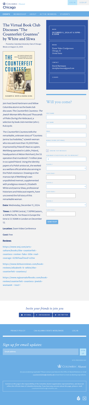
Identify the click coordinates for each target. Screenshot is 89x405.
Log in (72, 3)
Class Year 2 (50, 191)
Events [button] (6, 14)
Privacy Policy (18, 331)
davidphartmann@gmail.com (63, 68)
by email (27, 315)
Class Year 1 (50, 173)
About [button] (33, 14)
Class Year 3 (50, 210)
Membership (20, 14)
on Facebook (44, 315)
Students (65, 14)
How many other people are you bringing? (62, 155)
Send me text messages (58, 151)
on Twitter (62, 315)
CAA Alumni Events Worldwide (49, 331)
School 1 (49, 164)
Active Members (48, 14)
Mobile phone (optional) (55, 140)
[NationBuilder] (79, 398)
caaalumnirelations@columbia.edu (43, 375)
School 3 (49, 201)
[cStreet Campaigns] (84, 398)
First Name (50, 113)
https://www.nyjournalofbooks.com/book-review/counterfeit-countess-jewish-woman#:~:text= (25, 281)
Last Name (50, 122)
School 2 (49, 182)
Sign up (83, 3)
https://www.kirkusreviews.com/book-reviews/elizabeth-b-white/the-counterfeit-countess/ (23, 268)
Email (48, 131)
